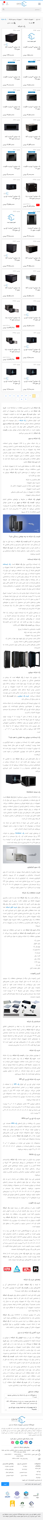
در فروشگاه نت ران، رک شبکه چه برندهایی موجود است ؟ (22, 1396)
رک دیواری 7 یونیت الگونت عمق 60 (31, 108)
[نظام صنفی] (22, 1504)
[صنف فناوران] (31, 1504)
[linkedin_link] (30, 1442)
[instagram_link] (26, 1442)
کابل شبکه (37, 1468)
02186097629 (7, 1454)
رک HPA (14, 1123)
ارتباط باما (24, 1469)
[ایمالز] (12, 1504)
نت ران (38, 19)
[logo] (21, 4)
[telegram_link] (21, 1442)
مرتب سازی (10, 23)
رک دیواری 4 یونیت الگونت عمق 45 (31, 78)
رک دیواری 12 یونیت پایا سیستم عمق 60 (12, 350)
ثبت (5, 1484)
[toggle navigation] (39, 4)
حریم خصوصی (23, 1472)
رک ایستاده (7, 564)
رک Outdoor (19, 833)
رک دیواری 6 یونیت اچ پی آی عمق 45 (12, 229)
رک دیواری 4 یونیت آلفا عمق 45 (12, 48)
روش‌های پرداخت (9, 1469)
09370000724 (15, 1458)
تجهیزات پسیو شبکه (15, 19)
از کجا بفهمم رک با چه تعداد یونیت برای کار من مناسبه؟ (23, 1408)
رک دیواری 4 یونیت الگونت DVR (31, 48)
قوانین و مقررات (9, 1466)
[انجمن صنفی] (17, 1494)
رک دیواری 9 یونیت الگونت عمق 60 (31, 167)
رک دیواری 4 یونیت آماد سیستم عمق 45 (12, 138)
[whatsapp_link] (17, 1442)
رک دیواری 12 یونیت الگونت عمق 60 (34, 229)
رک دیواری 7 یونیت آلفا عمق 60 (12, 289)
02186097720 (27, 1454)
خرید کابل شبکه (11, 907)
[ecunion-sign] (26, 1494)
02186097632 (19, 1456)
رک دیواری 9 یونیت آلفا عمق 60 (33, 289)
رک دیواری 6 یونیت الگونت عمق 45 (11, 78)
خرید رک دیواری (23, 696)
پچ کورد (38, 1471)
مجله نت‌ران (24, 1475)
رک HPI (16, 1084)
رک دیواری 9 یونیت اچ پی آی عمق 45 (32, 382)
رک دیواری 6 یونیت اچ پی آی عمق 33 (12, 197)
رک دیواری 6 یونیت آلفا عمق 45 (33, 138)
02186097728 (17, 1454)
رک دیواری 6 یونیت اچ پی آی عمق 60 (32, 319)
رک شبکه (22, 420)
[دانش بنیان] (7, 1495)
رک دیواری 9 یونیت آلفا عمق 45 (12, 259)
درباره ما (25, 1466)
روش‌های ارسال (9, 1472)
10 (21, 399)
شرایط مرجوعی (9, 1475)
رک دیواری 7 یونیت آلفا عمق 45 (32, 259)
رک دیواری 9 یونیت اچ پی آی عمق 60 (12, 382)
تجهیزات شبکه (28, 19)
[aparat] (12, 1442)
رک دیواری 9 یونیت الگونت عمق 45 (11, 167)
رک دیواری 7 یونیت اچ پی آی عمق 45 (32, 350)
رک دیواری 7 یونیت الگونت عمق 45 (11, 108)
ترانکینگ (38, 1478)
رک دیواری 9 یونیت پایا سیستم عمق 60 (12, 319)
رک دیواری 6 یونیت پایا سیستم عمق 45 (33, 197)
